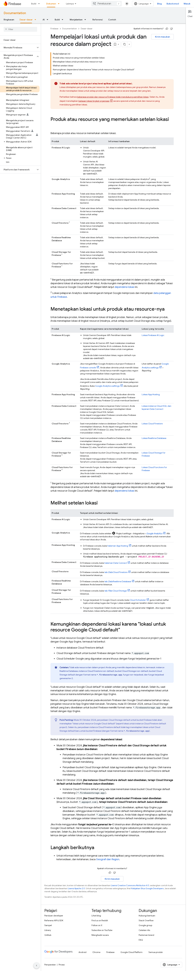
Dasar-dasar (26, 19)
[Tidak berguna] (171, 28)
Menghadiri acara (100, 935)
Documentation (15, 13)
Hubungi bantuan (147, 915)
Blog (159, 3)
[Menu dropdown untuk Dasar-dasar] (36, 19)
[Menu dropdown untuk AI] (48, 19)
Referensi (97, 19)
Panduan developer (53, 915)
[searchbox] (20, 29)
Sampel (48, 925)
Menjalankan (76, 19)
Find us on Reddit (100, 920)
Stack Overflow (146, 920)
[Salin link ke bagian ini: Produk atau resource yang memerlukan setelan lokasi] (53, 125)
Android (82, 952)
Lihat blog (96, 915)
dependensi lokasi (124, 287)
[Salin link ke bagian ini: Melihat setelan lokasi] (101, 503)
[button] (18, 47)
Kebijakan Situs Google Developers (147, 888)
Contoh (112, 19)
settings (107, 386)
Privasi (62, 964)
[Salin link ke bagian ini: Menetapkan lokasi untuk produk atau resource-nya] (168, 309)
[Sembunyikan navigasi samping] (36, 965)
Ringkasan (9, 19)
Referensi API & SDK (53, 920)
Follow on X (97, 925)
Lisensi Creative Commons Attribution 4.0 (130, 885)
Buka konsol (173, 3)
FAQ (141, 940)
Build (33, 3)
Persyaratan (50, 964)
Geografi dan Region (107, 859)
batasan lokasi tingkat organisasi (94, 101)
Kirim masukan (162, 36)
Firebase (54, 28)
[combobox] (106, 3)
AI (44, 19)
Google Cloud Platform (131, 952)
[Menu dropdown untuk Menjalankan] (86, 19)
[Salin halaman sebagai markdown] (124, 44)
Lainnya (70, 3)
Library (47, 930)
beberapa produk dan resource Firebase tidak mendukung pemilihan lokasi (113, 96)
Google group (145, 925)
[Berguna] (167, 28)
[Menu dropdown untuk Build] (39, 3)
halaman (117, 545)
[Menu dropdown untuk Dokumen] (59, 3)
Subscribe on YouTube (102, 930)
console (88, 367)
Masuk (187, 3)
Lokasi (153, 335)
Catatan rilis (144, 930)
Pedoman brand (146, 935)
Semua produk (156, 952)
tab (115, 572)
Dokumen (51, 3)
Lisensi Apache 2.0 (76, 888)
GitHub (47, 935)
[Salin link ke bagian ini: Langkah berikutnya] (97, 848)
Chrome (96, 952)
